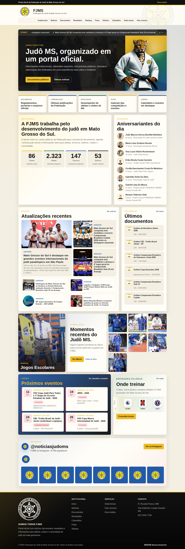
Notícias (54, 20)
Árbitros (106, 20)
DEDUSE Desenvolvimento (155, 545)
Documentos (65, 20)
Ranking (88, 20)
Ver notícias (111, 211)
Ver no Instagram (154, 446)
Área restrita (162, 2)
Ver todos (160, 211)
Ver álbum (77, 359)
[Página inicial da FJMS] (29, 509)
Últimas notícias (61, 79)
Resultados (77, 20)
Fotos (97, 20)
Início (74, 504)
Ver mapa (160, 378)
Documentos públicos (38, 79)
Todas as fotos (91, 359)
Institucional (42, 20)
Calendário (116, 20)
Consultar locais (126, 416)
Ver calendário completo (98, 378)
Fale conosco (142, 20)
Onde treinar (129, 20)
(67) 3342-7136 (145, 515)
